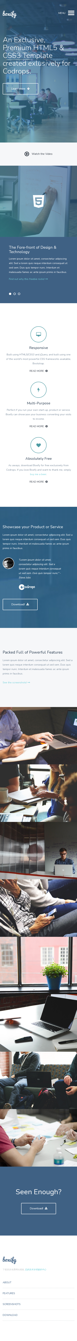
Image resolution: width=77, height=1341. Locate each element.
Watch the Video (41, 154)
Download (10, 1315)
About (7, 1282)
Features (9, 1293)
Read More (37, 371)
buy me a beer (38, 474)
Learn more (18, 89)
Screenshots (12, 1304)
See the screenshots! (15, 682)
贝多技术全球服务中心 (35, 1269)
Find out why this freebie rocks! (27, 279)
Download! (18, 604)
